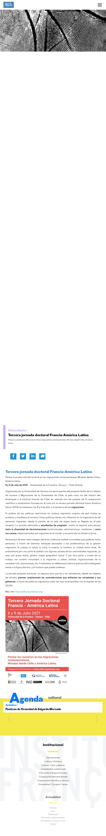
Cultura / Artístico (53, 761)
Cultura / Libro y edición (53, 765)
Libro (53, 811)
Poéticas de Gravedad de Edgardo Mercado (33, 709)
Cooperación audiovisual (53, 769)
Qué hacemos (53, 757)
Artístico (53, 807)
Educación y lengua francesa (53, 773)
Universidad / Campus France (53, 785)
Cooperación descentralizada (53, 777)
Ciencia (53, 827)
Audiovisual (53, 815)
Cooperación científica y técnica (53, 781)
